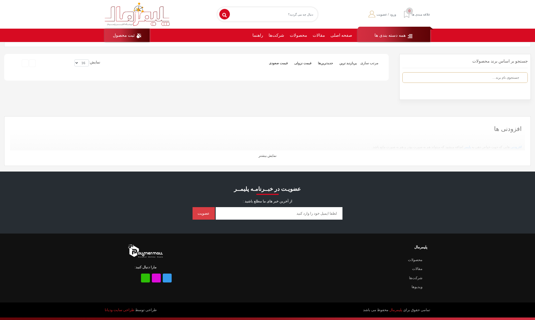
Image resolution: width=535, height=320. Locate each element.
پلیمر (467, 147)
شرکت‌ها (276, 35)
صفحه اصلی (341, 35)
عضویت (381, 14)
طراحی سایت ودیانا (119, 310)
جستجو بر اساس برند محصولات (500, 61)
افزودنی (516, 147)
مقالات (319, 35)
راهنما (257, 35)
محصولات (298, 35)
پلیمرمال (395, 310)
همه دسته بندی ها (390, 35)
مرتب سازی (369, 63)
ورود (393, 14)
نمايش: (94, 62)
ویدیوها (417, 287)
